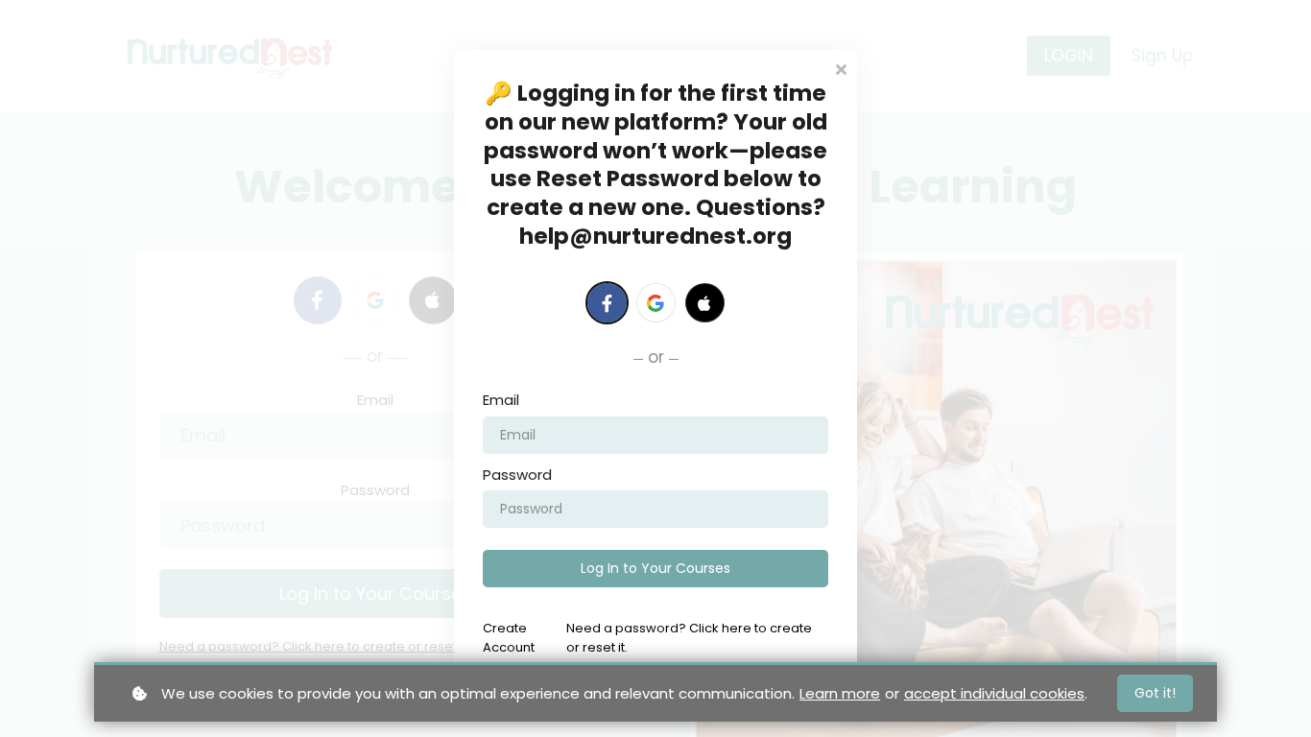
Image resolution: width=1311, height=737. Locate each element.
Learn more (839, 693)
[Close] (840, 68)
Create (509, 637)
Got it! (1155, 692)
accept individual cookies (994, 693)
